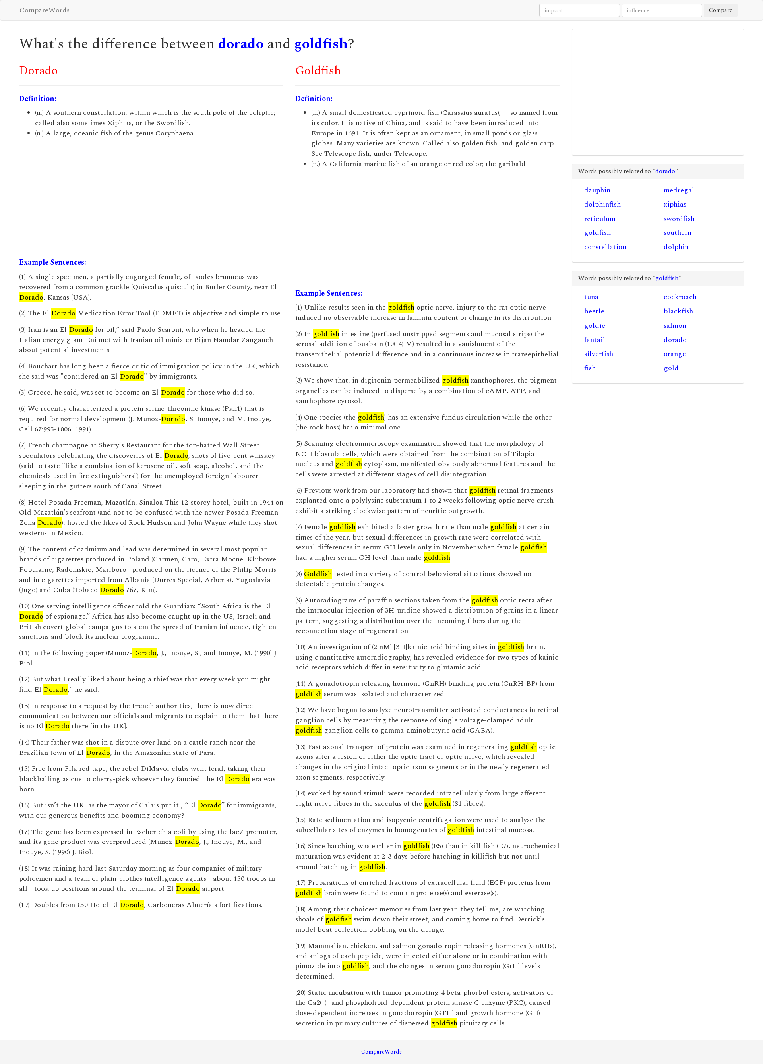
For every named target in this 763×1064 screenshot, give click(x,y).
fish (590, 368)
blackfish (678, 311)
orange (675, 353)
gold (671, 368)
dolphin (676, 247)
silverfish (598, 353)
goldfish (321, 44)
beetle (594, 311)
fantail (594, 340)
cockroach (680, 297)
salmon (675, 325)
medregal (679, 190)
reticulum (600, 218)
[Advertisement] (151, 197)
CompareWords (44, 10)
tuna (591, 297)
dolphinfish (602, 204)
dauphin (597, 190)
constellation (605, 247)
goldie (594, 325)
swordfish (679, 218)
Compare (720, 10)
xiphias (675, 204)
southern (677, 232)
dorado (240, 44)
